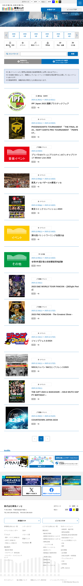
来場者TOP (22, 520)
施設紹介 (46, 530)
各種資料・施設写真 (67, 529)
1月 (13, 35)
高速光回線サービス (67, 537)
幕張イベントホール (49, 547)
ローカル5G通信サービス (69, 540)
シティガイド (26, 526)
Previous (6, 35)
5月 (58, 35)
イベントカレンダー (11, 530)
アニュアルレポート (67, 558)
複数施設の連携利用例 (49, 553)
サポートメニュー (67, 526)
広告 (63, 543)
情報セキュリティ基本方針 (38, 580)
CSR (63, 561)
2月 (25, 35)
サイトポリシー (8, 580)
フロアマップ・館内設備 (12, 552)
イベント (23, 45)
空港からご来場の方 (11, 543)
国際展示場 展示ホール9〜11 (51, 539)
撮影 (63, 546)
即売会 (48, 45)
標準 (35, 2)
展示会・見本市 (10, 46)
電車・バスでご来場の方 (12, 537)
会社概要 (64, 553)
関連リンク (26, 538)
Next (77, 35)
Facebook (25, 543)
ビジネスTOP (60, 520)
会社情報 (64, 550)
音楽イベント (35, 45)
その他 (73, 45)
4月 (47, 35)
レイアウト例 (49, 544)
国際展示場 (46, 559)
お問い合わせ (65, 568)
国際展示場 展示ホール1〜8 (51, 536)
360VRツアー (47, 550)
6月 (69, 35)
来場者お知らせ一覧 (11, 526)
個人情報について (22, 580)
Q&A (24, 530)
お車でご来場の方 (10, 540)
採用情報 (64, 564)
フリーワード (13, 54)
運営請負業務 (65, 532)
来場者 (51, 9)
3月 (36, 35)
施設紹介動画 (9, 550)
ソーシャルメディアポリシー (58, 580)
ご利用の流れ (47, 557)
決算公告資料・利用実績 (69, 555)
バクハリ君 (26, 534)
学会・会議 (60, 45)
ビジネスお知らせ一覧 (50, 526)
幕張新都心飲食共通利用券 (69, 535)
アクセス (7, 534)
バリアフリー (9, 560)
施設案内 (7, 547)
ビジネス (72, 9)
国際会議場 (46, 541)
